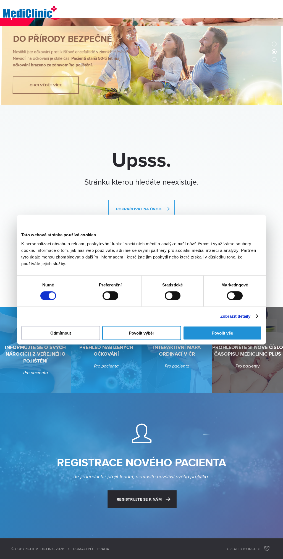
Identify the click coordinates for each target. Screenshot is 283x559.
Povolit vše (222, 332)
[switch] (110, 295)
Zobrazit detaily (235, 316)
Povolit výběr (141, 332)
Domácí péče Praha (91, 548)
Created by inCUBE (244, 548)
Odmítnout (60, 332)
